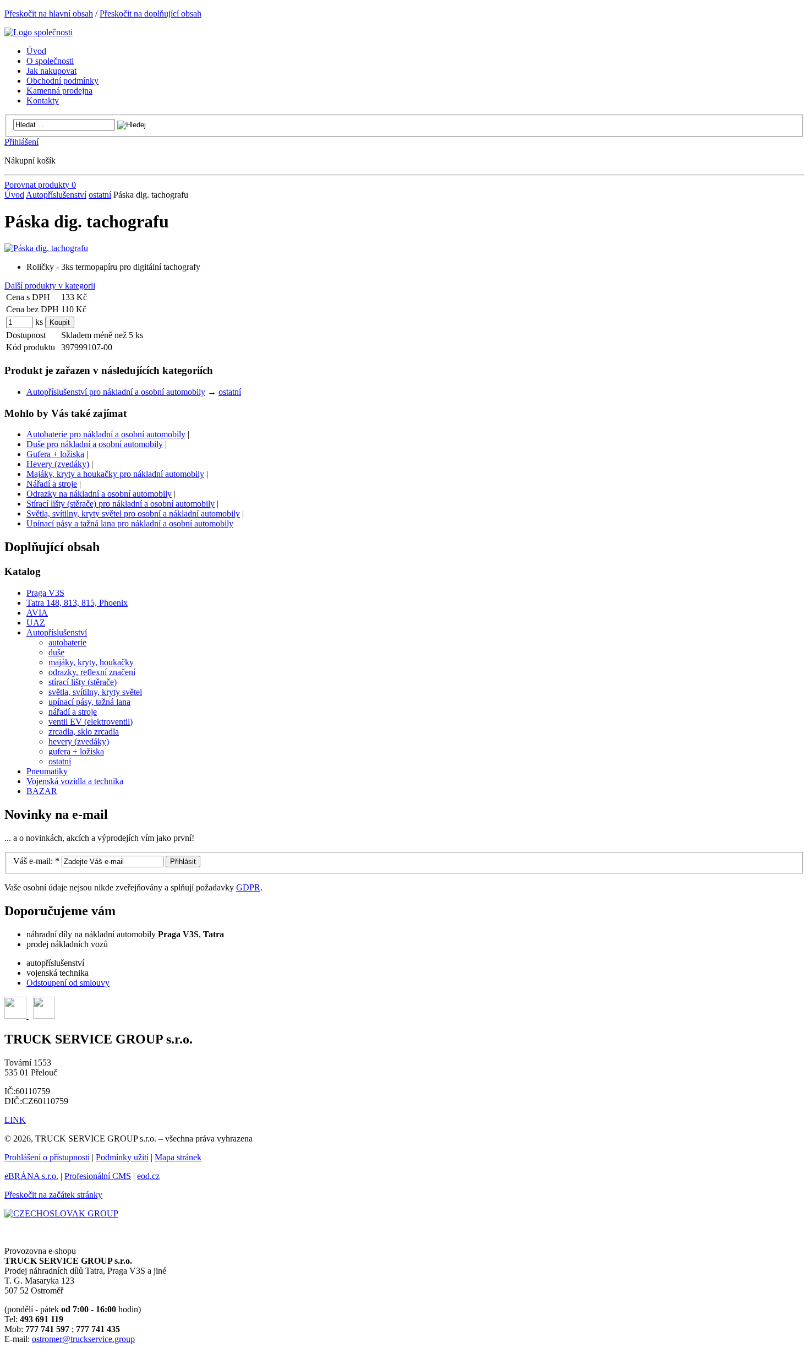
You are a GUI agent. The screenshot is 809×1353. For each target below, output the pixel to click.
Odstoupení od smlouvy (68, 982)
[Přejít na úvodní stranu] (38, 32)
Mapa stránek (178, 1157)
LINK (15, 1119)
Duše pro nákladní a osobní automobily (94, 444)
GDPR (248, 887)
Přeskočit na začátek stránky (53, 1194)
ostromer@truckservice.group (83, 1339)
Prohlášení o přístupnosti (47, 1157)
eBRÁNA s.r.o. (31, 1176)
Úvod (14, 194)
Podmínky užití (122, 1157)
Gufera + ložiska (55, 454)
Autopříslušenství (56, 194)
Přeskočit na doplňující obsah (150, 13)
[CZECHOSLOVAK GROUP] (61, 1213)
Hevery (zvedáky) (57, 464)
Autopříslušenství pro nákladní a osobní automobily (115, 391)
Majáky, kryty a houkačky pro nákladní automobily (115, 474)
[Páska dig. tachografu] (46, 248)
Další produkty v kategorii (49, 285)
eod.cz (148, 1176)
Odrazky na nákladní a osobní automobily (99, 493)
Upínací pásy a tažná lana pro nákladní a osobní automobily (129, 523)
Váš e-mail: (36, 861)
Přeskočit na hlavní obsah (48, 13)
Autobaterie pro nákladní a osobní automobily (105, 434)
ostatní (100, 194)
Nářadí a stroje (51, 483)
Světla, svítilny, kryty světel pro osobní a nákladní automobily (133, 513)
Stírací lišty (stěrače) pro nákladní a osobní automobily (120, 503)
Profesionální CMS (97, 1176)
